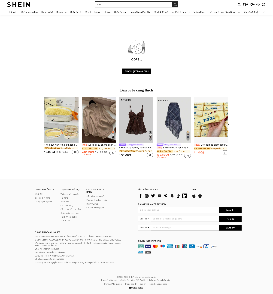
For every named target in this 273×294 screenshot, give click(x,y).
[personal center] (239, 4)
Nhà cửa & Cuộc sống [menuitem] (253, 12)
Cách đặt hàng (67, 205)
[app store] (194, 197)
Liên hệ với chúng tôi (95, 196)
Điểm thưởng (92, 204)
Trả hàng (64, 198)
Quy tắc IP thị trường (113, 284)
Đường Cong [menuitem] (199, 12)
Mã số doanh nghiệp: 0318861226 (49, 259)
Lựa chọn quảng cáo (158, 284)
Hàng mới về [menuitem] (47, 12)
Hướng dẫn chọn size (70, 213)
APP (194, 190)
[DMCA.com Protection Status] (148, 252)
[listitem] (61, 127)
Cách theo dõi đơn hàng (71, 209)
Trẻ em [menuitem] (108, 12)
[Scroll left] (260, 12)
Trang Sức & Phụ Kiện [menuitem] (140, 12)
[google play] (200, 197)
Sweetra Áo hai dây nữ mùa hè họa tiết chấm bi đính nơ (136, 147)
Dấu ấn (143, 284)
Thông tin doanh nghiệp (47, 232)
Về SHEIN (39, 194)
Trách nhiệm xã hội (69, 217)
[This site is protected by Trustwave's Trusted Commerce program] (140, 252)
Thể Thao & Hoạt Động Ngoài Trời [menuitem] (224, 12)
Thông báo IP (130, 284)
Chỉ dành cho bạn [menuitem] (29, 12)
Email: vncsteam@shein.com (47, 249)
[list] (163, 196)
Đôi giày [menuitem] (98, 12)
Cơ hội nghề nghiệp (43, 202)
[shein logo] (18, 4)
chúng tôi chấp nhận (149, 241)
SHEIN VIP (65, 221)
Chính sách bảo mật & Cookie (133, 280)
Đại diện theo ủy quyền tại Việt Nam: (50, 252)
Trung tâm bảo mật (109, 280)
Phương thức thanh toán (96, 200)
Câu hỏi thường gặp (95, 208)
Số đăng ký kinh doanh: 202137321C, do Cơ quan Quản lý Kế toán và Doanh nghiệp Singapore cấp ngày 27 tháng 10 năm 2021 (78, 244)
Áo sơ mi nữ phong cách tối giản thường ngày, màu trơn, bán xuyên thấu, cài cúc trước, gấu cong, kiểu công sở (99, 145)
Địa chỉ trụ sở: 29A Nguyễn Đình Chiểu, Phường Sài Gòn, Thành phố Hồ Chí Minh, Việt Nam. (74, 263)
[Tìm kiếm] (175, 4)
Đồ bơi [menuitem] (88, 12)
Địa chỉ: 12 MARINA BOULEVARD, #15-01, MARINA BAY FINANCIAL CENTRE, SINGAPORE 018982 (78, 240)
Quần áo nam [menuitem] (120, 12)
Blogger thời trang (42, 198)
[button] (258, 4)
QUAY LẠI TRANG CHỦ (137, 71)
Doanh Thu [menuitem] (61, 12)
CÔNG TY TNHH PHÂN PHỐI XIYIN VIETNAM (54, 256)
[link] (245, 4)
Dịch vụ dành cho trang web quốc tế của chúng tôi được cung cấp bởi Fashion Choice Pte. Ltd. (75, 236)
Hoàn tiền (65, 202)
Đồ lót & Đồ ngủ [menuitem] (161, 12)
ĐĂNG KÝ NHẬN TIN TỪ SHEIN (152, 204)
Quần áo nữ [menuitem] (76, 12)
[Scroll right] (264, 12)
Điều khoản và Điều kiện (159, 280)
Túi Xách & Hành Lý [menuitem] (180, 12)
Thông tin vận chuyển (70, 194)
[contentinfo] (190, 246)
